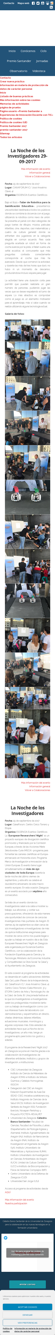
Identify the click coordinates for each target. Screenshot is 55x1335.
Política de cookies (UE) (13, 122)
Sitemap (5, 133)
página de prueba (10, 107)
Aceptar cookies (27, 1307)
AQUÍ (7, 1192)
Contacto (8, 3)
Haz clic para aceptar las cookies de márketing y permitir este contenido (27, 1253)
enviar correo (27, 1284)
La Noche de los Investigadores (28, 810)
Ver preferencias (27, 1322)
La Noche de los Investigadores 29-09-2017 (27, 155)
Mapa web (23, 3)
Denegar (27, 1314)
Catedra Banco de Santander (27, 28)
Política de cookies (7, 1330)
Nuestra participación (16, 1203)
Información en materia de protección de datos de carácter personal (32, 1330)
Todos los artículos (11, 137)
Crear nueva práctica (12, 81)
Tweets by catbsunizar (27, 1253)
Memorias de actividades (14, 103)
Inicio (3, 92)
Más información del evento (35, 169)
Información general (39, 172)
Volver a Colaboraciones (37, 176)
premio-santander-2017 (14, 129)
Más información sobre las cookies (20, 100)
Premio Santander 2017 (13, 126)
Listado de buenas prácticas (16, 96)
